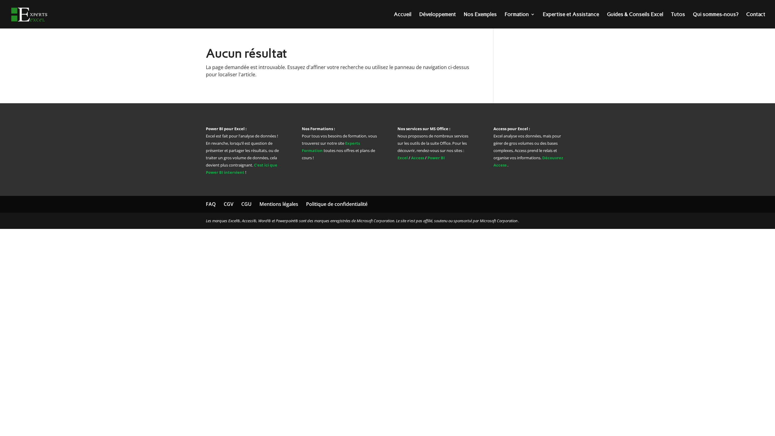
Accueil (402, 14)
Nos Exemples (480, 14)
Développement (437, 14)
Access (417, 157)
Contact (755, 14)
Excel (403, 157)
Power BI (436, 157)
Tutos (678, 14)
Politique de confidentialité (337, 204)
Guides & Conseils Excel (635, 14)
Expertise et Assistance (571, 14)
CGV (228, 204)
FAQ (211, 204)
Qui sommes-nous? (715, 14)
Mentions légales (278, 204)
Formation (517, 14)
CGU (246, 204)
